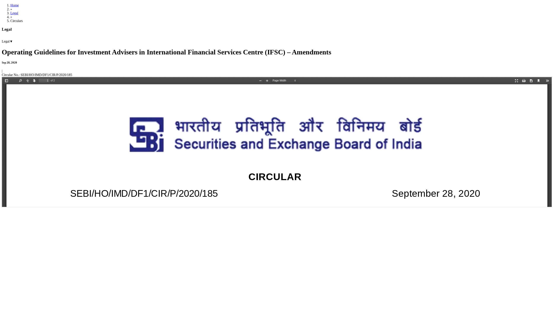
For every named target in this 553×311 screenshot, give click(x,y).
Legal (14, 13)
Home (14, 5)
